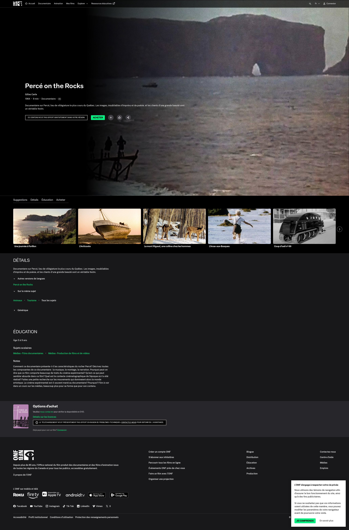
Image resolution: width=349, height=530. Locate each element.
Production (252, 473)
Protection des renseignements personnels (96, 517)
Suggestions (20, 199)
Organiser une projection (161, 479)
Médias (323, 462)
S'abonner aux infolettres (161, 457)
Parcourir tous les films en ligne (164, 462)
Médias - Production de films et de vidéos (69, 353)
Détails (34, 199)
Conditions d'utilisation (61, 517)
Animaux (17, 300)
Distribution (252, 457)
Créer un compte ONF (160, 452)
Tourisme (31, 300)
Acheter (98, 117)
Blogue (250, 452)
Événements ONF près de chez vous (167, 468)
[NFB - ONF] (17, 3)
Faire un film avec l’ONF (161, 473)
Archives (250, 468)
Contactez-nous (128, 422)
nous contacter (46, 412)
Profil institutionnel (38, 517)
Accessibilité (19, 517)
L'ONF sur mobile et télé (25, 489)
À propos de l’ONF (22, 475)
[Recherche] (310, 3)
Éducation (47, 199)
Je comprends (305, 521)
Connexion (62, 430)
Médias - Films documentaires (28, 353)
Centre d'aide (326, 457)
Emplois (324, 468)
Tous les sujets (48, 300)
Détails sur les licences (44, 417)
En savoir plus (326, 520)
